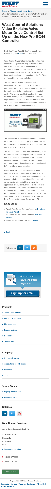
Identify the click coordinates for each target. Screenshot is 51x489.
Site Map (14, 484)
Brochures (8, 370)
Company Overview (11, 358)
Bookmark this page (12, 398)
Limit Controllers (10, 324)
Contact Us (5, 484)
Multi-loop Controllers (12, 318)
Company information (12, 449)
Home (4, 11)
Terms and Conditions (27, 484)
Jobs (6, 376)
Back (8, 232)
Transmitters (9, 342)
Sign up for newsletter (12, 392)
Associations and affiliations (15, 364)
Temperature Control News (21, 11)
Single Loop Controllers (13, 313)
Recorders (8, 336)
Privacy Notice (42, 484)
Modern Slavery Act (8, 486)
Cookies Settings (10, 471)
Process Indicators (11, 330)
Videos (35, 220)
